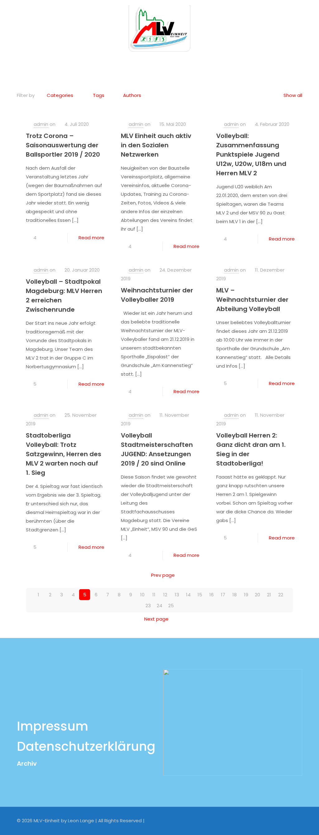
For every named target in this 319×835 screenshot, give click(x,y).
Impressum (52, 726)
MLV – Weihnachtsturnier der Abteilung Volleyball (252, 299)
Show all (292, 95)
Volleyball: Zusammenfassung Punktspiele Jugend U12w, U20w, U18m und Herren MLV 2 (251, 154)
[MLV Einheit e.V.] (159, 28)
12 (165, 594)
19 (246, 594)
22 (280, 594)
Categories (60, 95)
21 (269, 594)
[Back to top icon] (295, 820)
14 (188, 594)
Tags (98, 95)
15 (200, 594)
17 (223, 594)
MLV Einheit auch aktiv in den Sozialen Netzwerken (156, 145)
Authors (132, 95)
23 (148, 605)
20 (257, 594)
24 (159, 605)
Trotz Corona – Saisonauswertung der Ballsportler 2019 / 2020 (63, 145)
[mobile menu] (309, 28)
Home (142, 63)
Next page (156, 619)
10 (142, 594)
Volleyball (173, 63)
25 (171, 605)
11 (153, 594)
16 (211, 594)
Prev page (163, 575)
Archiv (27, 763)
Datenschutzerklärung (86, 746)
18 (234, 594)
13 (177, 594)
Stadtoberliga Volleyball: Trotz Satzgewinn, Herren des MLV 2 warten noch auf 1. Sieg (63, 454)
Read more (91, 237)
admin (41, 124)
